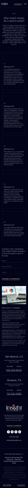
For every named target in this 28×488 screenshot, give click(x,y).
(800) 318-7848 (14, 436)
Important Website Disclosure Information (14, 461)
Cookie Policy (17, 459)
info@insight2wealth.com (14, 440)
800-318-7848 (7, 485)
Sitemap (14, 462)
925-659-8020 (14, 369)
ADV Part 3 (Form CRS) (17, 457)
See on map (10, 366)
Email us (19, 366)
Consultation (18, 4)
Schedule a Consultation (14, 425)
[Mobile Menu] (25, 3)
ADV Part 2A (8, 457)
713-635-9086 (14, 393)
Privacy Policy (9, 459)
